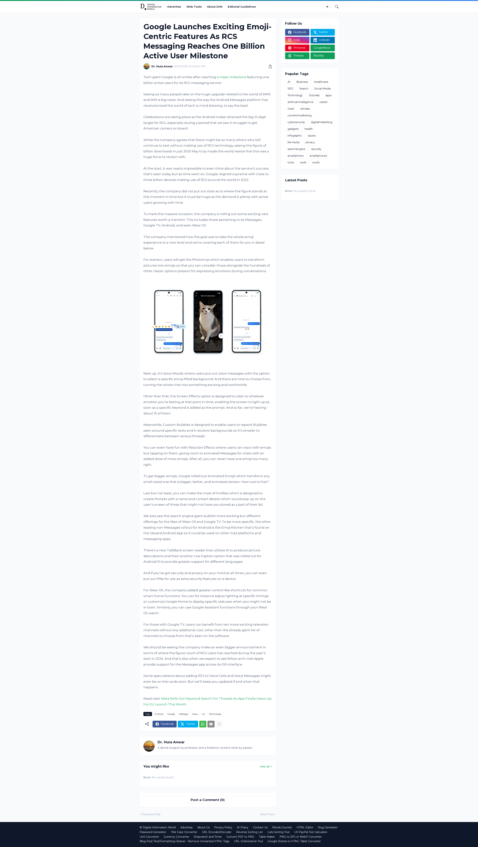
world (315, 162)
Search (303, 88)
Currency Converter (176, 836)
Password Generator (153, 832)
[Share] (269, 66)
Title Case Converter (184, 832)
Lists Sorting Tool (278, 832)
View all (264, 766)
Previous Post (151, 814)
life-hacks (294, 142)
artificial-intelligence (301, 102)
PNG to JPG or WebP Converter (301, 836)
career (323, 102)
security (316, 149)
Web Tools (194, 6)
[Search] (335, 7)
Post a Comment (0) (208, 800)
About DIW (215, 6)
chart (291, 108)
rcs (203, 714)
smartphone (296, 155)
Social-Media (322, 88)
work (303, 162)
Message (183, 714)
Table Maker (267, 836)
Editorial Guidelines (242, 6)
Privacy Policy (223, 827)
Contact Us (260, 827)
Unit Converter (149, 836)
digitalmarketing (321, 122)
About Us (203, 827)
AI (289, 82)
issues (312, 135)
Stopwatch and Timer (208, 836)
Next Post (266, 814)
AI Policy (242, 827)
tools (291, 162)
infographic (295, 135)
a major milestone (231, 77)
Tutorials (314, 95)
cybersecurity (296, 122)
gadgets (293, 129)
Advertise (174, 6)
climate (305, 108)
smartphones (318, 155)
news (195, 714)
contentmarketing (300, 115)
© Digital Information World (158, 827)
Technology (215, 714)
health (309, 129)
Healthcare (321, 82)
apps (328, 95)
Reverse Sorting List (249, 832)
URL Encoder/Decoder (217, 832)
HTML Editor (305, 827)
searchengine (296, 149)
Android (159, 714)
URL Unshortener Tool (248, 841)
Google (171, 714)
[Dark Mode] (328, 7)
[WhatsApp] (202, 724)
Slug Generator (328, 827)
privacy (310, 142)
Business (302, 82)
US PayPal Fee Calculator (310, 832)
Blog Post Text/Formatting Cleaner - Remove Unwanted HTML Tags (184, 841)
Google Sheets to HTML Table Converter (294, 841)
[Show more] (219, 724)
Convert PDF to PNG (240, 836)
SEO (290, 88)
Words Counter (282, 827)
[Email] (211, 724)
